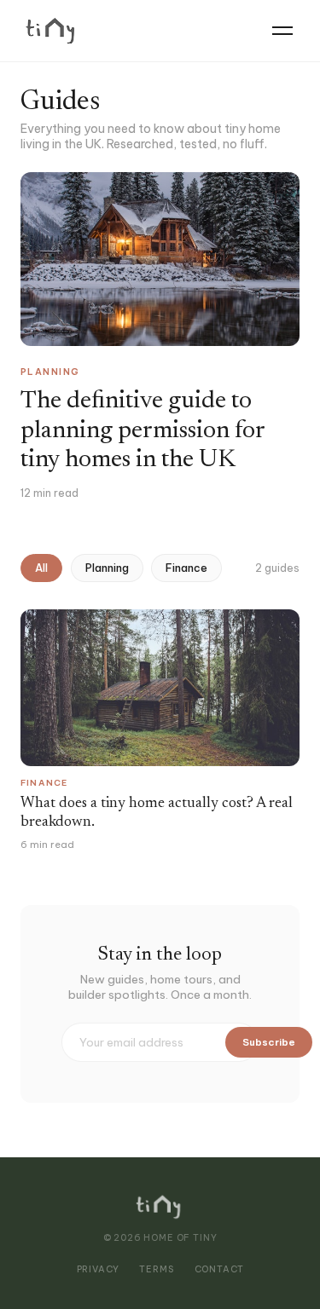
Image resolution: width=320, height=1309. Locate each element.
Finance (186, 568)
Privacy (98, 1269)
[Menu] (282, 31)
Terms (156, 1269)
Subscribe (268, 1041)
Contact (219, 1269)
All (41, 568)
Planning (107, 568)
